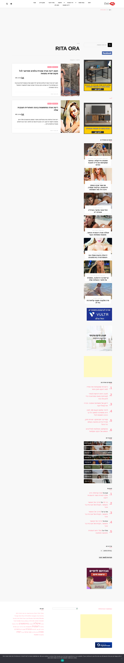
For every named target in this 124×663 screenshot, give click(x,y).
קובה (23, 632)
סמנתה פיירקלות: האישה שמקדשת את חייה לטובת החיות (98, 163)
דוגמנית (35, 626)
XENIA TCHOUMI (39, 621)
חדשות (60, 2)
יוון (39, 629)
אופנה (42, 624)
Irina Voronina (40, 616)
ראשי (89, 2)
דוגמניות (95, 207)
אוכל (15, 621)
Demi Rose (21, 616)
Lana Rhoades (29, 618)
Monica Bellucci (25, 621)
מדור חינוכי (51, 2)
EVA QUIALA (28, 616)
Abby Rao (24, 613)
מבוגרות (29, 629)
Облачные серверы (105, 609)
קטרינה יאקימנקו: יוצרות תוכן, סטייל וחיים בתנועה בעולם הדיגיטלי (96, 422)
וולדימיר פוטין (20, 626)
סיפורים (17, 629)
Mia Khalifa (36, 618)
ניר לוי (105, 502)
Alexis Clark (37, 613)
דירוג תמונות (66, 5)
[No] (122, 658)
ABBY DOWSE (19, 613)
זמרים (42, 629)
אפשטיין (31, 624)
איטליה (36, 623)
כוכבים (49, 103)
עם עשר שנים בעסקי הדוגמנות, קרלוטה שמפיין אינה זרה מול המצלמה (98, 187)
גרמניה (42, 626)
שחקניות (41, 634)
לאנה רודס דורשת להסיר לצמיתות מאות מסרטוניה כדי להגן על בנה (97, 396)
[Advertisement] (62, 24)
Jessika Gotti (16, 618)
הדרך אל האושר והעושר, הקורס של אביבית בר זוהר (96, 504)
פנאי (34, 2)
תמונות (36, 635)
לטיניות (34, 629)
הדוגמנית (28, 627)
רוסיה (18, 632)
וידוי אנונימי (70, 2)
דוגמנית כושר (95, 230)
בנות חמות (81, 2)
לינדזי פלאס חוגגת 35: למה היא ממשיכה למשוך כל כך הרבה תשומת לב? (97, 412)
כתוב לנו (57, 5)
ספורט (41, 632)
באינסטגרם (24, 623)
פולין (37, 632)
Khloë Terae (23, 618)
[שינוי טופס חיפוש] (7, 4)
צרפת (26, 632)
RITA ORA (32, 621)
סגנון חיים (42, 2)
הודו (24, 626)
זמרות (14, 626)
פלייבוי (34, 632)
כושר (38, 629)
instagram (34, 616)
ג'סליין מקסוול (15, 624)
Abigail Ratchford (30, 613)
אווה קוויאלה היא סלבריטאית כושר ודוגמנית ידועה (98, 495)
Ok (62, 660)
